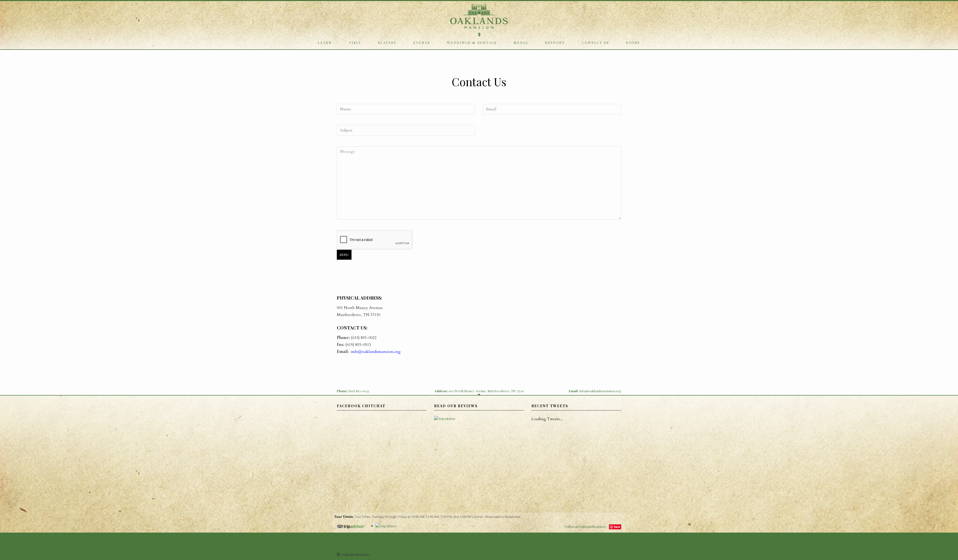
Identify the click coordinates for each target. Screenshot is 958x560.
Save (617, 527)
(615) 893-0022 (359, 391)
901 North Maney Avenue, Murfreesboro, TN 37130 (486, 391)
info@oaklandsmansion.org (375, 351)
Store (633, 42)
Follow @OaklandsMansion (585, 526)
